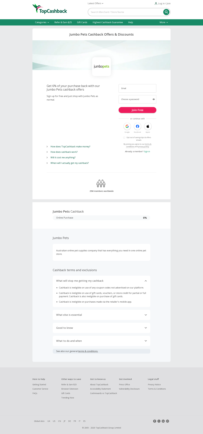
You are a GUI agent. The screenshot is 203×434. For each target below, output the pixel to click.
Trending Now (67, 397)
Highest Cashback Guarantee (108, 22)
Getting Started (39, 384)
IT (80, 421)
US (54, 421)
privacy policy (143, 146)
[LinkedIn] (163, 421)
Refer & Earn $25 (63, 22)
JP (64, 421)
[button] (95, 3)
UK (49, 421)
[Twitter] (158, 421)
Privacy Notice (154, 384)
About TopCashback (99, 384)
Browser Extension (69, 388)
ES (84, 421)
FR (75, 421)
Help (130, 22)
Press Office (124, 384)
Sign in (147, 151)
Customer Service (40, 388)
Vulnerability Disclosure (129, 388)
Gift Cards (82, 22)
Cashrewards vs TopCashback (103, 393)
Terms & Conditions (157, 388)
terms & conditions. (88, 351)
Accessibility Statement (100, 388)
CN (59, 421)
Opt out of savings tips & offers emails (138, 138)
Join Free (137, 110)
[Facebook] (154, 421)
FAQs (34, 393)
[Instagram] (167, 421)
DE (69, 421)
